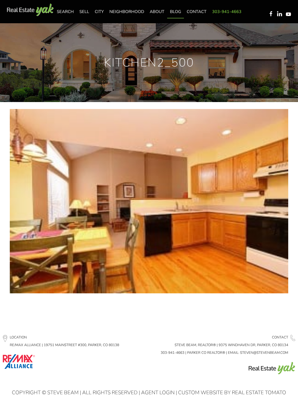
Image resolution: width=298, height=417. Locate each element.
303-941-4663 (172, 352)
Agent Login (158, 392)
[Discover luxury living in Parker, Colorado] (30, 10)
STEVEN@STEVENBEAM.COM (264, 352)
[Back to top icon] (276, 407)
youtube (289, 14)
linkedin (280, 14)
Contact (280, 337)
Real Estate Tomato (259, 392)
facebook (270, 14)
